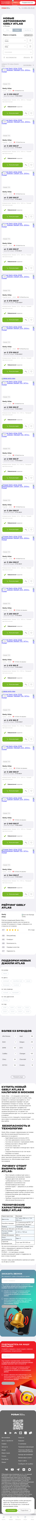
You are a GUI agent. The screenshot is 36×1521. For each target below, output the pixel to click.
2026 (27, 1011)
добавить (28, 35)
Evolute (26, 1065)
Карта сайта (22, 1460)
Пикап (5, 973)
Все (7, 30)
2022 (27, 1007)
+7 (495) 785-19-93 (28, 8)
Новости (21, 1437)
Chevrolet (26, 1059)
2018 (4, 1007)
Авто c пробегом (7, 1440)
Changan (26, 1053)
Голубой (16, 985)
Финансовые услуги (25, 1457)
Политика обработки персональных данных (25, 1450)
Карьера (21, 1440)
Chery (9, 1059)
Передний (15, 992)
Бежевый (6, 985)
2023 (5, 1011)
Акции (4, 1450)
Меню (32, 1519)
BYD (26, 1047)
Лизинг (4, 1462)
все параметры (11, 57)
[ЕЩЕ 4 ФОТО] (18, 390)
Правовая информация (26, 1447)
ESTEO (9, 1065)
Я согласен (11, 1510)
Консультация (14, 113)
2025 (20, 1011)
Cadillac (9, 1053)
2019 (12, 1007)
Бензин (5, 1000)
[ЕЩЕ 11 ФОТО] (18, 77)
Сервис (4, 1443)
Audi (26, 1036)
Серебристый (17, 981)
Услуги (4, 1456)
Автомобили (6, 1437)
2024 (12, 1011)
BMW (9, 1047)
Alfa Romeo (9, 1036)
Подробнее (24, 1510)
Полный (5, 992)
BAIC (9, 1042)
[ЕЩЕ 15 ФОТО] (18, 284)
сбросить (27, 57)
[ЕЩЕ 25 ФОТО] (18, 232)
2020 (19, 1007)
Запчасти (5, 1447)
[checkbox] (18, 1293)
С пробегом (27, 30)
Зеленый (6, 981)
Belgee (26, 1042)
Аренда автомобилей (25, 1454)
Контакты (5, 1459)
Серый (28, 981)
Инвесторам (6, 1453)
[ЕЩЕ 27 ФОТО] (18, 129)
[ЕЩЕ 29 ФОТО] (18, 335)
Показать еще (18, 1077)
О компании (22, 1443)
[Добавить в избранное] (31, 113)
